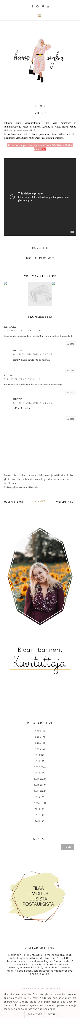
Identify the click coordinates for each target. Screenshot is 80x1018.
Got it (51, 1014)
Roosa (8, 375)
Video (51, 258)
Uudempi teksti (14, 501)
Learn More (34, 1014)
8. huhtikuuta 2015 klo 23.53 (33, 403)
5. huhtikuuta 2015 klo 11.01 (22, 379)
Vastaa (70, 344)
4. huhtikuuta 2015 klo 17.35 (23, 330)
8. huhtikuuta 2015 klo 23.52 (33, 354)
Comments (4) (40, 248)
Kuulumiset (40, 258)
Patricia (10, 327)
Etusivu (40, 500)
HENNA (18, 350)
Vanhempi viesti (65, 501)
